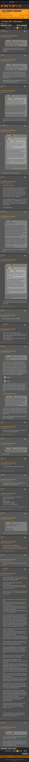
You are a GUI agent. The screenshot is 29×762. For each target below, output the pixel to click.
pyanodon (7, 23)
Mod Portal (22, 2)
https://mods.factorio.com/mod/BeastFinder (12, 546)
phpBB (11, 759)
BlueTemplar (5, 323)
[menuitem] (6, 15)
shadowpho (3, 30)
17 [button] (21, 28)
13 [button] (13, 28)
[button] (7, 28)
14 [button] (15, 28)
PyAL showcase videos (19, 577)
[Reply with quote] (25, 31)
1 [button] (10, 28)
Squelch (2, 54)
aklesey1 (8, 41)
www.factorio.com (5, 12)
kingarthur (3, 85)
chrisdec (2, 309)
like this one (14, 592)
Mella (2, 554)
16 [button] (19, 28)
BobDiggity (2, 342)
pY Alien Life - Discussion (11, 21)
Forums (12, 2)
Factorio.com (4, 2)
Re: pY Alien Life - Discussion (9, 36)
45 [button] (24, 28)
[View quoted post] (13, 41)
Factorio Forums (12, 11)
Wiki (17, 2)
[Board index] (12, 6)
